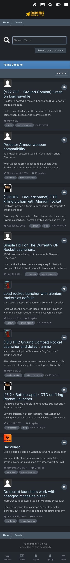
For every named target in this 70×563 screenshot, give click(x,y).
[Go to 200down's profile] (7, 236)
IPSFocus (42, 543)
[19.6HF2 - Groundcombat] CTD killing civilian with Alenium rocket (32, 199)
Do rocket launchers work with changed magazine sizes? (29, 494)
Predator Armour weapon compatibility (25, 146)
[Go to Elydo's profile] (7, 438)
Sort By (61, 73)
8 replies (32, 318)
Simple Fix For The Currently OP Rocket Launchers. (31, 247)
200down (9, 254)
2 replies (33, 423)
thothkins (9, 205)
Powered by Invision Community (35, 547)
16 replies (40, 173)
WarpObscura (12, 500)
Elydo (7, 451)
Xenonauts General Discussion (46, 302)
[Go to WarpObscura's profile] (7, 483)
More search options (51, 50)
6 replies (38, 516)
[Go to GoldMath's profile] (7, 83)
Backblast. (12, 447)
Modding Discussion (52, 500)
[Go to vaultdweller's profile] (7, 136)
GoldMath (9, 100)
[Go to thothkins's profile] (7, 188)
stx (5, 302)
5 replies (39, 467)
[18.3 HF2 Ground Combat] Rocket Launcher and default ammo (33, 344)
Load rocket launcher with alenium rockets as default (33, 295)
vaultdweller (11, 153)
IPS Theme (28, 543)
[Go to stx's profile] (7, 285)
